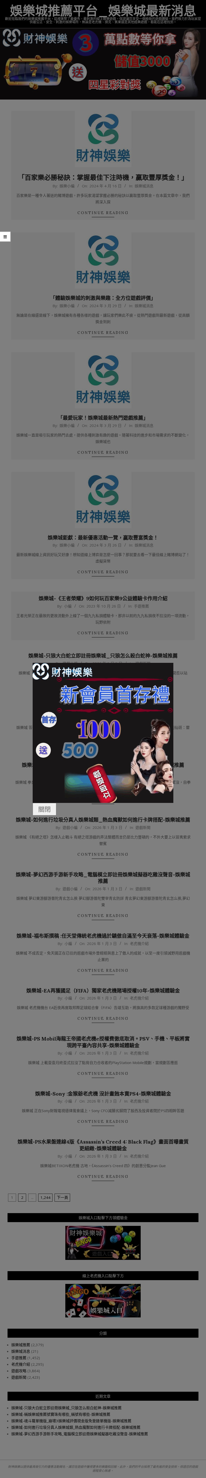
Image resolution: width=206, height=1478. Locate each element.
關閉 (44, 809)
